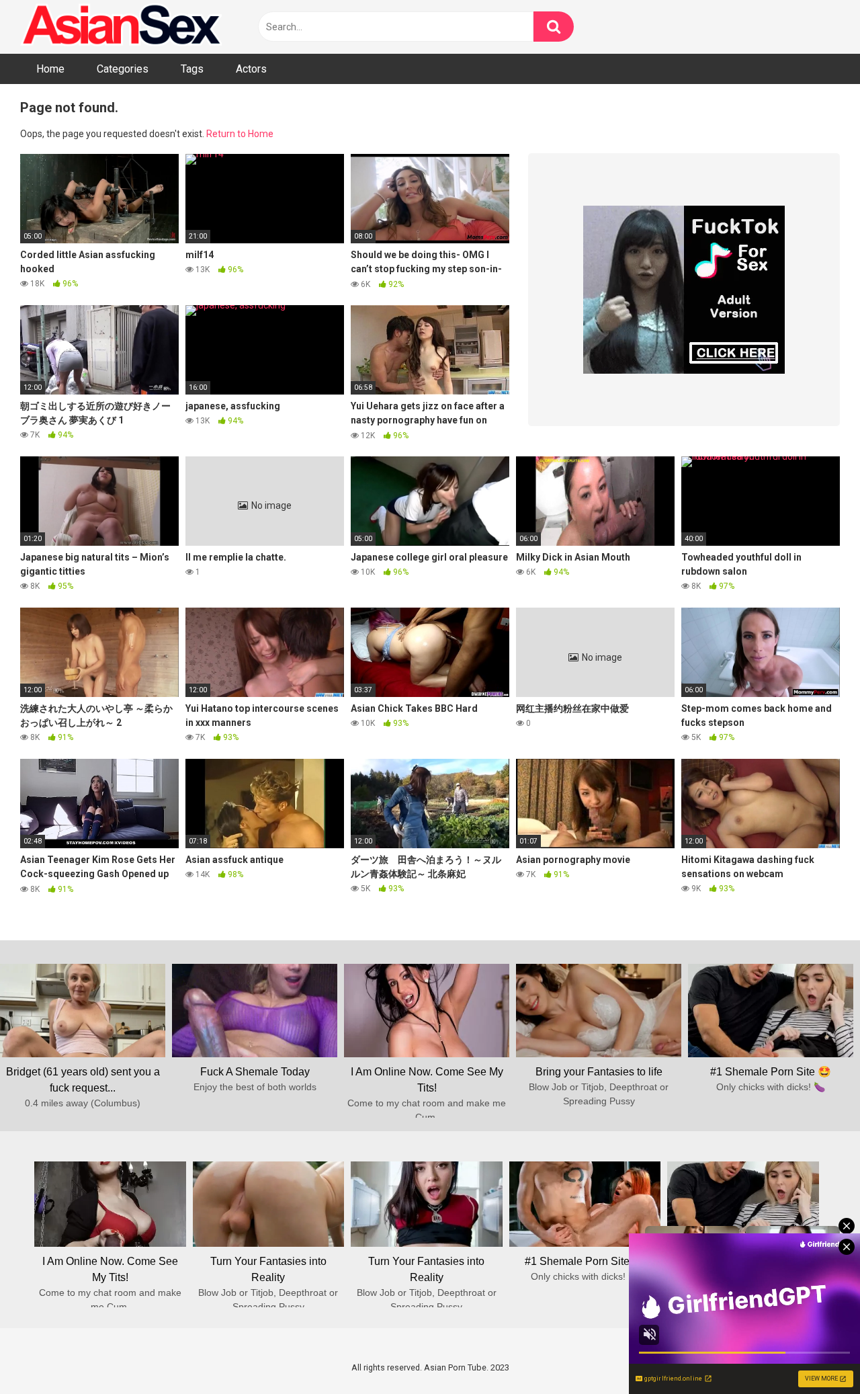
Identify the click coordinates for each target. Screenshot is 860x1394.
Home (50, 69)
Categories (122, 69)
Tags (192, 69)
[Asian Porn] (121, 27)
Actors (251, 69)
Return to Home (239, 133)
